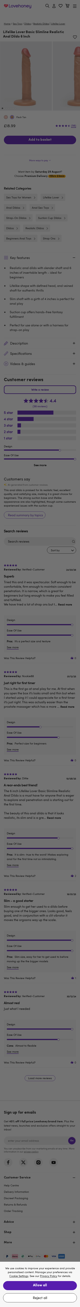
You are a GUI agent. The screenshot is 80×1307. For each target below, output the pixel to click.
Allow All (40, 1285)
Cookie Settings (18, 1276)
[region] (40, 1284)
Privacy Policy (48, 1276)
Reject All (40, 1297)
